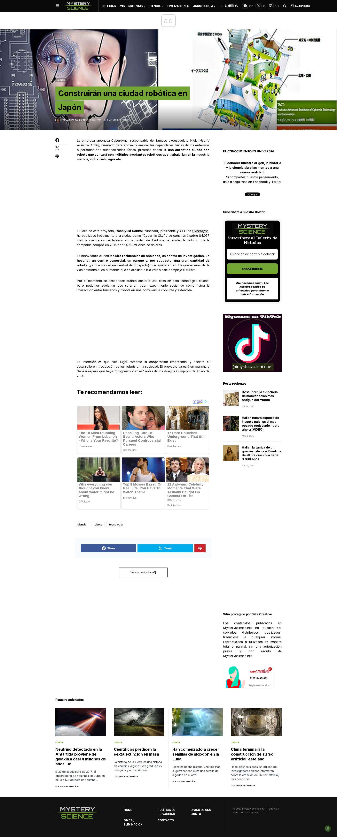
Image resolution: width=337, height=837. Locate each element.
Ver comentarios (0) (143, 572)
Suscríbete (302, 5)
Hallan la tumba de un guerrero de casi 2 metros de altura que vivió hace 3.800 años (261, 453)
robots (98, 524)
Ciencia (61, 80)
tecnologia (116, 524)
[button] (57, 6)
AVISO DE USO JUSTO (201, 812)
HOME (128, 809)
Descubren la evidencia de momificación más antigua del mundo (260, 396)
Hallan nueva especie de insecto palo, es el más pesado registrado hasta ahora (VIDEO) (260, 423)
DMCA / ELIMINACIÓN (133, 822)
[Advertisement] (143, 195)
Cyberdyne (200, 231)
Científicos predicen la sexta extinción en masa (136, 752)
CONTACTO (166, 820)
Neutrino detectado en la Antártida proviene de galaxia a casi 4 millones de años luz (80, 756)
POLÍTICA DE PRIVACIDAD (167, 812)
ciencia (82, 524)
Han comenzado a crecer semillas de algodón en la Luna (195, 754)
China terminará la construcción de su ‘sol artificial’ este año (252, 754)
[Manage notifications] (328, 828)
